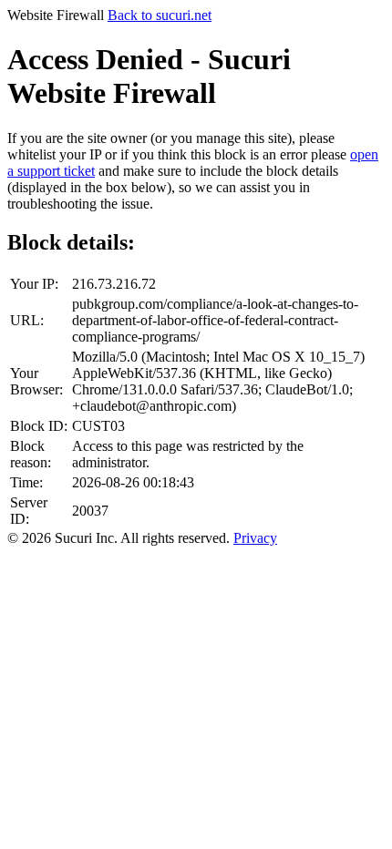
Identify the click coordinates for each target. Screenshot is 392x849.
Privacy (255, 538)
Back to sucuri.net (159, 15)
